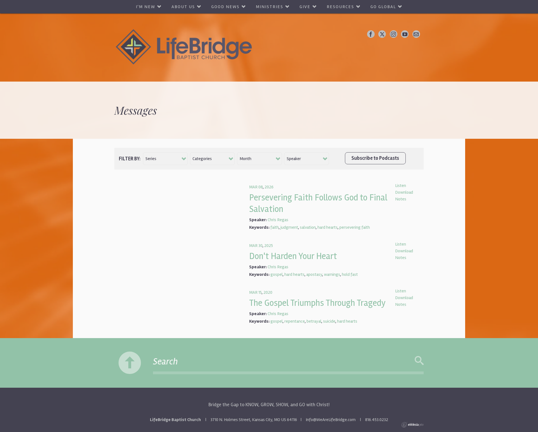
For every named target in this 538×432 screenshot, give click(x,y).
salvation (308, 227)
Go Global (383, 7)
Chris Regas (278, 220)
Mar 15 (255, 292)
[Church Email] (416, 34)
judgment (289, 227)
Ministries (269, 7)
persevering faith (354, 227)
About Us (183, 7)
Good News (225, 7)
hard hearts (327, 227)
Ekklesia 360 (412, 425)
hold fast (350, 274)
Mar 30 (256, 245)
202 (268, 187)
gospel (276, 274)
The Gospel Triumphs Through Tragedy (317, 302)
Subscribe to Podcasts (375, 158)
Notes (400, 199)
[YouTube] (405, 34)
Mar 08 (256, 187)
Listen (400, 185)
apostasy (314, 274)
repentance (294, 321)
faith (274, 227)
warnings (332, 274)
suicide (329, 321)
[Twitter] (382, 34)
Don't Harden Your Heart (293, 256)
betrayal (314, 321)
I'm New (145, 7)
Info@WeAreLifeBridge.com (331, 419)
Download (404, 192)
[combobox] (165, 158)
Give (305, 7)
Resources (340, 7)
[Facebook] (371, 34)
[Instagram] (393, 34)
